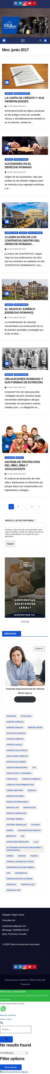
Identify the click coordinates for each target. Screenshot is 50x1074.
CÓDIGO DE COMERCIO (31, 779)
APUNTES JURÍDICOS (15, 739)
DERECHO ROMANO (20, 159)
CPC (34, 768)
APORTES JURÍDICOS (15, 722)
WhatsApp (25, 622)
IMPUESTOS (11, 836)
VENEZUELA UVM (13, 890)
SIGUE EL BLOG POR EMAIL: (20, 520)
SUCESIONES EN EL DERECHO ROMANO (18, 165)
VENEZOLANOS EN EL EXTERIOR (19, 879)
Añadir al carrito (25, 699)
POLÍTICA (34, 856)
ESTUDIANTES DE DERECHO (29, 830)
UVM (8, 873)
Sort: (2, 1053)
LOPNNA (10, 856)
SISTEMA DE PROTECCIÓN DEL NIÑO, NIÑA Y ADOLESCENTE (22, 465)
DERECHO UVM (29, 808)
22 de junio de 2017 (16, 474)
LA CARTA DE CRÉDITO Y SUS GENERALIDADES (24, 99)
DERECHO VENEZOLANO (16, 813)
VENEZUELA (11, 884)
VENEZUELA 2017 (28, 884)
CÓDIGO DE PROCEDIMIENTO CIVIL (20, 785)
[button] (40, 40)
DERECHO (8, 93)
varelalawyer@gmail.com (14, 926)
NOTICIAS (22, 856)
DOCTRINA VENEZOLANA (17, 825)
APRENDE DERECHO (15, 728)
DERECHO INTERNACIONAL (17, 802)
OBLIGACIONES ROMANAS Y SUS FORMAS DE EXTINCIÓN (24, 380)
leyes (36, 842)
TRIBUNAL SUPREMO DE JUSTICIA (20, 862)
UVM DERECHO (21, 873)
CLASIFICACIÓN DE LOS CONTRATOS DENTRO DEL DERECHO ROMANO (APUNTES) (22, 242)
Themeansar (25, 984)
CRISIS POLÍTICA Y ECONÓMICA (19, 773)
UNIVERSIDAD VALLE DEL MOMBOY (21, 867)
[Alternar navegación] (22, 40)
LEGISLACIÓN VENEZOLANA (18, 842)
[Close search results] (6, 1039)
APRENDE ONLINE (11, 232)
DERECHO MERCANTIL (21, 93)
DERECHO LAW (13, 808)
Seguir (10, 544)
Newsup (39, 980)
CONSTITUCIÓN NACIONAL (17, 768)
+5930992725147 (20, 930)
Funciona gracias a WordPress (17, 980)
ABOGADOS (11, 716)
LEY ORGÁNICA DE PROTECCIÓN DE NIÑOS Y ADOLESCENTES (24, 849)
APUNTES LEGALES (14, 745)
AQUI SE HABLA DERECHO (17, 756)
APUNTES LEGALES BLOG (17, 750)
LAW (22, 836)
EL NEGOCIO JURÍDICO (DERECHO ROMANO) (20, 310)
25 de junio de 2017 (16, 106)
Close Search (11, 1067)
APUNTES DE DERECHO (16, 733)
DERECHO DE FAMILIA (15, 796)
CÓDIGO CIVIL (12, 779)
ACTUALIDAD (9, 457)
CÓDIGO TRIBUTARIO (15, 790)
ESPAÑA (10, 830)
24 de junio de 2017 (16, 172)
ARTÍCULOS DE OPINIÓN (16, 762)
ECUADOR (35, 825)
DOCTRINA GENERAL (15, 819)
